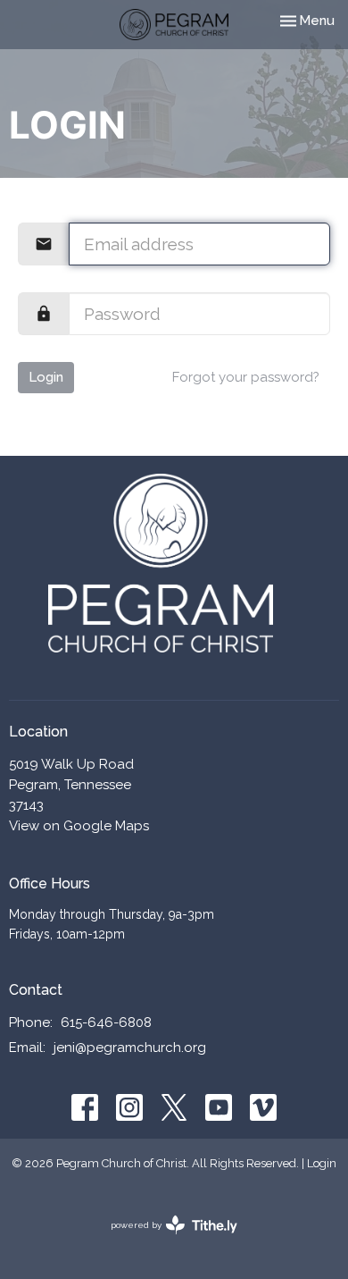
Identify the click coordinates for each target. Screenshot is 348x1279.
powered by (166, 1240)
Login (46, 377)
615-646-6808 (106, 1022)
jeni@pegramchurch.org (130, 1047)
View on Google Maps (79, 826)
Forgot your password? (245, 377)
